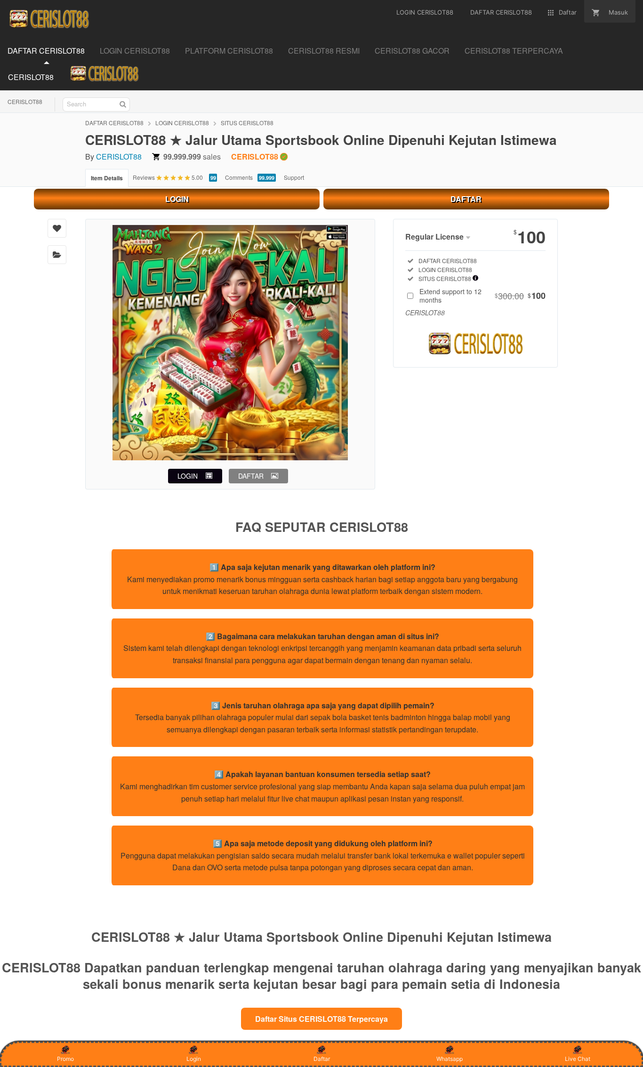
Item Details (107, 178)
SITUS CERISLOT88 (247, 123)
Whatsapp (449, 1058)
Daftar (321, 1058)
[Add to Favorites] (57, 228)
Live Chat (577, 1058)
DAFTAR (466, 198)
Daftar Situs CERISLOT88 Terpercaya (321, 1018)
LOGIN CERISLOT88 (182, 123)
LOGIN (177, 198)
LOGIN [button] (187, 476)
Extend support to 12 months (482, 295)
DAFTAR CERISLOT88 (114, 123)
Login (193, 1058)
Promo (65, 1058)
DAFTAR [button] (251, 476)
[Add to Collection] (57, 254)
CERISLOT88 (25, 101)
